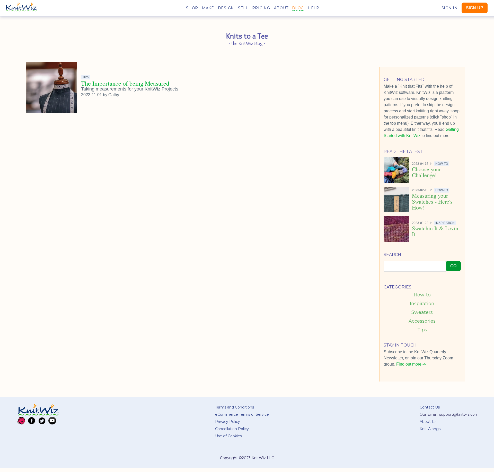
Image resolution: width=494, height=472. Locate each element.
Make (208, 8)
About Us (428, 421)
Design (226, 8)
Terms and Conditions (234, 407)
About (281, 8)
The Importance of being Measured (125, 83)
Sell (243, 8)
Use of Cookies (228, 436)
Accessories (422, 321)
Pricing (261, 8)
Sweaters (422, 312)
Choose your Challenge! (426, 172)
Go (453, 266)
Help (313, 8)
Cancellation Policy (232, 428)
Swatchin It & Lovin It (435, 231)
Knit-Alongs (430, 428)
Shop (192, 8)
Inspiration (422, 303)
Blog (298, 8)
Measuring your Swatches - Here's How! (432, 201)
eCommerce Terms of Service (242, 414)
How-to (422, 295)
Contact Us (430, 407)
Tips (422, 330)
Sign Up (474, 8)
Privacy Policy (227, 421)
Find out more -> (411, 364)
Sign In (450, 8)
